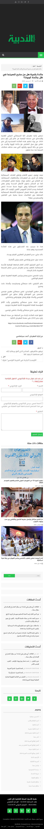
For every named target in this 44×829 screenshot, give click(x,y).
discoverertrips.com (37, 824)
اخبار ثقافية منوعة (34, 749)
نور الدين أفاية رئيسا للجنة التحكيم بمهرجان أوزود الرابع (22, 614)
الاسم (40, 386)
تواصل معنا (35, 766)
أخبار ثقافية (35, 725)
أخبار (34, 66)
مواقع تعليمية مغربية (33, 782)
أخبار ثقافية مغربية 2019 (32, 733)
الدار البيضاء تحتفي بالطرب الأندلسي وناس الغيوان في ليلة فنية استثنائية (22, 559)
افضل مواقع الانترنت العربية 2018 (29, 753)
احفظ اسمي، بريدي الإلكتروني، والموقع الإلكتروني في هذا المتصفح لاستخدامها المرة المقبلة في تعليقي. (22, 405)
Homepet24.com (25, 824)
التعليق (39, 411)
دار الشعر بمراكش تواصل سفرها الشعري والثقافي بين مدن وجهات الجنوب (24, 521)
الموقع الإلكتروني (36, 394)
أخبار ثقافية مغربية (33, 729)
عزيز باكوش (35, 661)
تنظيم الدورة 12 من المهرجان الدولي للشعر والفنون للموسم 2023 (23, 482)
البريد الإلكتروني (15, 386)
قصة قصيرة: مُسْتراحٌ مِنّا (16, 673)
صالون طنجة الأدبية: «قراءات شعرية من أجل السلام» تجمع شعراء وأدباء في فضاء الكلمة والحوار (21, 634)
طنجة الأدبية (38, 81)
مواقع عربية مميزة (34, 786)
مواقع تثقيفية (35, 778)
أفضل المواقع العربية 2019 (32, 741)
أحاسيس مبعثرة (34, 717)
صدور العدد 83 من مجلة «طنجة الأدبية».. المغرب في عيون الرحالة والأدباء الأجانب (22, 619)
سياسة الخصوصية (34, 770)
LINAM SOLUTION (15, 819)
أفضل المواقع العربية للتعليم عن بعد (29, 745)
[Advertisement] (22, 19)
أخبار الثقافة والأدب (33, 721)
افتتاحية (38, 826)
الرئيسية (39, 66)
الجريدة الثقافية (34, 762)
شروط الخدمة (35, 774)
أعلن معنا (36, 737)
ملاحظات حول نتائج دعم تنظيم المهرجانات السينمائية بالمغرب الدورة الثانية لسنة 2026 (23, 627)
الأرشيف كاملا (35, 757)
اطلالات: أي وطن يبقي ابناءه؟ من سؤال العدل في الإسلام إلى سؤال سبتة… (21, 608)
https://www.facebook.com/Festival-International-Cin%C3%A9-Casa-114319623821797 (25, 325)
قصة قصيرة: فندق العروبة (15, 668)
